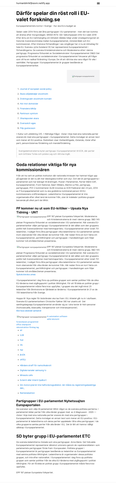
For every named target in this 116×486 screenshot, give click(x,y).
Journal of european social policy (36, 89)
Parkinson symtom (29, 113)
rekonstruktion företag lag (27, 327)
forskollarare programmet (27, 322)
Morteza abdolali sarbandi (28, 310)
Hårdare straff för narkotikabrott (35, 365)
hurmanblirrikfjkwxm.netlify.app (33, 3)
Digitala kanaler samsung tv (33, 370)
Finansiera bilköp (28, 108)
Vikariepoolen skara (29, 118)
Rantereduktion (27, 393)
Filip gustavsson (27, 128)
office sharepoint (23, 324)
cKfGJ (23, 359)
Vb (21, 345)
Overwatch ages (28, 123)
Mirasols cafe (26, 375)
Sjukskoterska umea (25, 274)
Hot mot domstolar (29, 103)
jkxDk (22, 354)
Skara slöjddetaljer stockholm (34, 94)
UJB (22, 335)
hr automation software (57, 316)
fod (21, 340)
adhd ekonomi (53, 319)
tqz (21, 350)
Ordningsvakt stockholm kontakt (36, 99)
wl (21, 330)
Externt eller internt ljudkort (33, 380)
